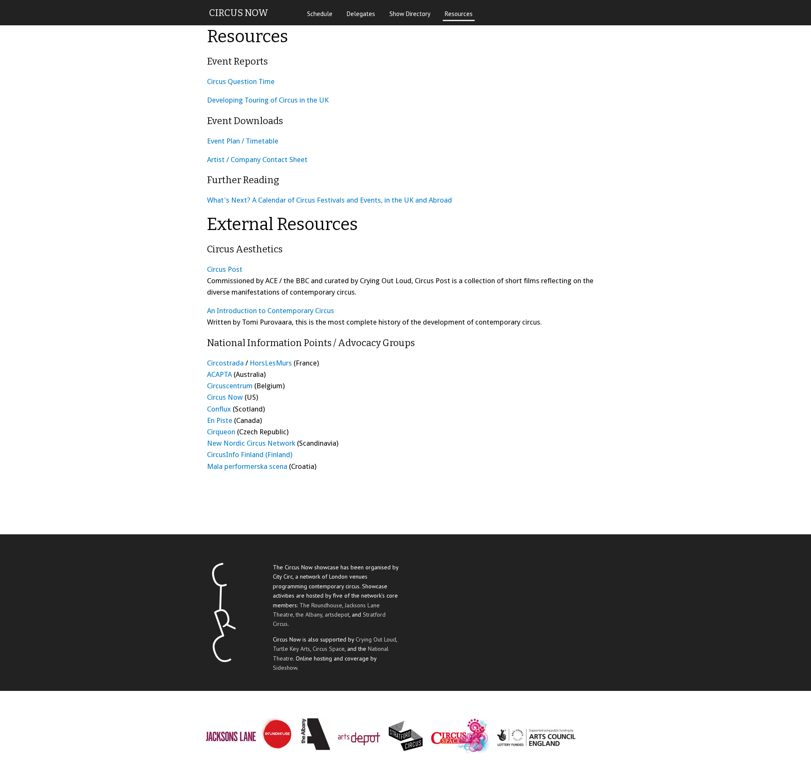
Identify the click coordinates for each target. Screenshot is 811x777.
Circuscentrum (230, 386)
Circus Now (225, 397)
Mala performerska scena (247, 466)
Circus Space (329, 648)
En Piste (219, 420)
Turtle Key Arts (291, 648)
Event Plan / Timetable (242, 141)
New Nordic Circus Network (251, 443)
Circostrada (225, 363)
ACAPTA (219, 374)
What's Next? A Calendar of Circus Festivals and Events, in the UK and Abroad (329, 200)
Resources (459, 14)
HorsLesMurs (271, 363)
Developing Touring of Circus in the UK (268, 100)
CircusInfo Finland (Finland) (249, 454)
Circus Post (224, 269)
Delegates (361, 14)
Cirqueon (221, 432)
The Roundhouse (320, 605)
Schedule (319, 14)
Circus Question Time (241, 81)
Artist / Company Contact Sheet (257, 159)
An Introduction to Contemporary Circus (270, 310)
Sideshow (285, 667)
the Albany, (310, 614)
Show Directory (409, 14)
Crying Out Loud (376, 639)
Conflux (219, 409)
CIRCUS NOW (238, 13)
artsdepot (337, 614)
